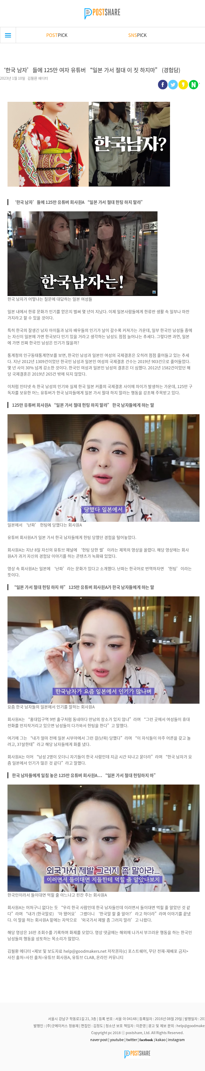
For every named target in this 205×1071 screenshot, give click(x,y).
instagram (176, 1039)
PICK (57, 35)
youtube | (118, 1039)
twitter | (132, 1039)
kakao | (161, 1039)
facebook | (147, 1040)
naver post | (99, 1039)
